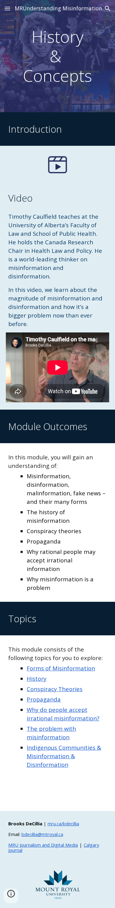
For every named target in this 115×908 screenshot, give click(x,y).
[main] (57, 56)
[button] (7, 8)
